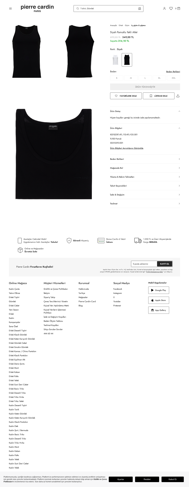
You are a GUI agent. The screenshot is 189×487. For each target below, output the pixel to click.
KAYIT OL (164, 263)
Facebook (117, 288)
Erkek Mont (14, 367)
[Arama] (78, 8)
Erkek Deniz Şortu (17, 363)
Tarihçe (82, 293)
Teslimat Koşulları (51, 325)
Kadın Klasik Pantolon (18, 421)
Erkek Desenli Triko (17, 392)
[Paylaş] (178, 96)
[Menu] (10, 8)
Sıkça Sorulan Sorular (53, 329)
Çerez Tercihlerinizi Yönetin (56, 301)
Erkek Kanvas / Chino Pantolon (22, 351)
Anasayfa (113, 25)
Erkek (121, 25)
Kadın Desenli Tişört (18, 405)
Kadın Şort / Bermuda (18, 430)
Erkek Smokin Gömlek (18, 347)
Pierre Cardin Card (87, 301)
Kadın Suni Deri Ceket (18, 463)
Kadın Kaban (14, 451)
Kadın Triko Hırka (16, 442)
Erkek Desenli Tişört (17, 330)
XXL (173, 77)
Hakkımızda (84, 288)
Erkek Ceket (14, 305)
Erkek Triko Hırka (16, 397)
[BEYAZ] (115, 60)
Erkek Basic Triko (16, 388)
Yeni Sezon (14, 309)
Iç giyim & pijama (138, 25)
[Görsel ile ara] (139, 8)
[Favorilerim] (171, 8)
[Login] (164, 8)
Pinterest (117, 305)
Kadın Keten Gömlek (18, 413)
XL (159, 77)
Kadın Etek (13, 426)
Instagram (117, 293)
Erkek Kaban (14, 372)
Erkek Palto (14, 376)
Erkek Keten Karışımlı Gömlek (22, 338)
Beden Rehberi (173, 71)
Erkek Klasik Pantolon (18, 355)
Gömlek (12, 301)
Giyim (127, 25)
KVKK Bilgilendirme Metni (154, 272)
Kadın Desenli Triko (17, 438)
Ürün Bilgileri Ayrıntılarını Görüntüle (126, 148)
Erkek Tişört (14, 297)
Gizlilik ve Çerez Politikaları (56, 288)
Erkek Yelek (14, 380)
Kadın (11, 318)
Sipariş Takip (49, 297)
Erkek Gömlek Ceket (18, 342)
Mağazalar (83, 297)
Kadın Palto (14, 455)
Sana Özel (13, 326)
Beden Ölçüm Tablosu (53, 321)
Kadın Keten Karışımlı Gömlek (22, 417)
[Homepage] (37, 8)
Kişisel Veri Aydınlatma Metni (56, 305)
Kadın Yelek (14, 459)
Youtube (116, 301)
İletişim (47, 293)
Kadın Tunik (14, 409)
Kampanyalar (14, 322)
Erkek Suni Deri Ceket (18, 384)
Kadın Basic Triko (16, 434)
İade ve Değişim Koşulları (55, 316)
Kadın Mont (14, 446)
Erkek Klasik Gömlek (18, 334)
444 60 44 (48, 333)
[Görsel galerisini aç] (26, 51)
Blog (81, 305)
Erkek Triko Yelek (16, 401)
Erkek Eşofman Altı (17, 359)
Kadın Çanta (14, 288)
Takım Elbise (14, 293)
